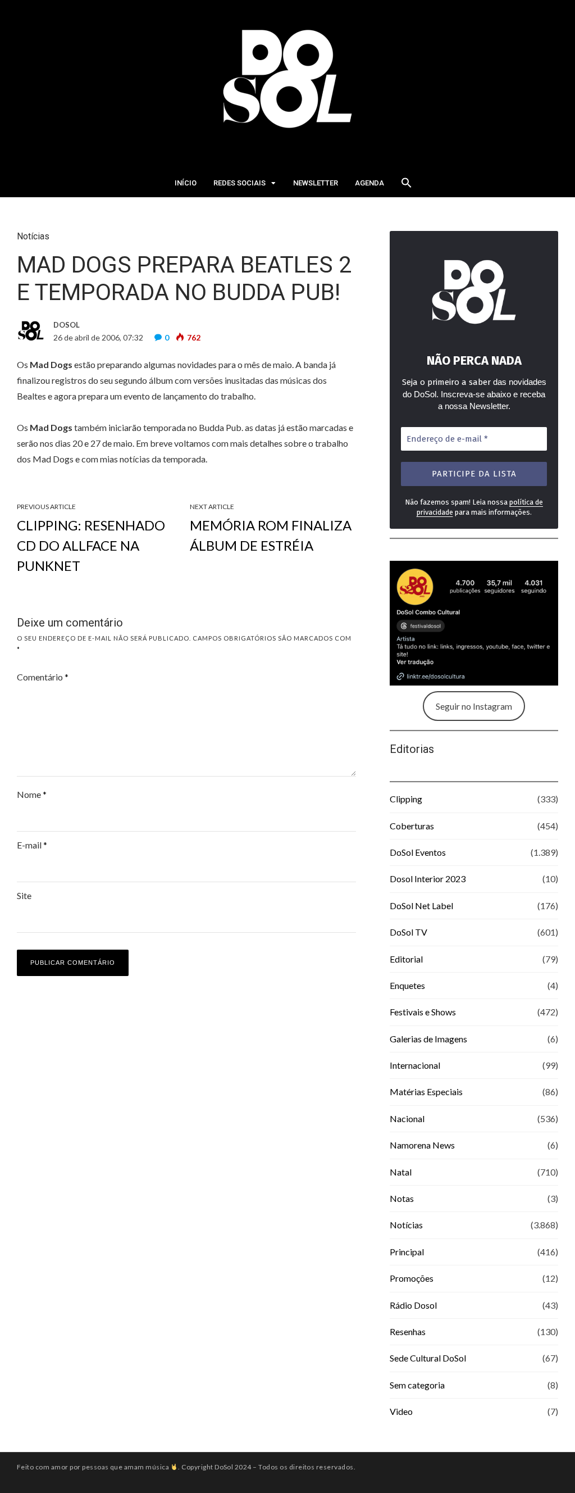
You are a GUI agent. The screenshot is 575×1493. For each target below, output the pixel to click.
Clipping (406, 798)
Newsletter (315, 183)
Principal (407, 1251)
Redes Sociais (239, 183)
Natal (401, 1172)
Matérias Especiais (426, 1091)
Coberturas (412, 825)
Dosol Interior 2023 (428, 878)
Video (401, 1411)
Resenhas (408, 1331)
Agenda (369, 183)
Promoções (411, 1278)
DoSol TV (408, 932)
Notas (402, 1198)
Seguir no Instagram (474, 706)
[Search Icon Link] (407, 186)
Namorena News (422, 1145)
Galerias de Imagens (428, 1038)
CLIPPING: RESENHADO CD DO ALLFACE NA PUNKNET (91, 545)
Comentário (43, 676)
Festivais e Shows (423, 1011)
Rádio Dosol (413, 1305)
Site (24, 895)
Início (186, 183)
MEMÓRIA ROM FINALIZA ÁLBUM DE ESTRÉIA (271, 535)
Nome (32, 794)
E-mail (32, 844)
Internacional (415, 1065)
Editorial (406, 959)
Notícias (33, 236)
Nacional (407, 1118)
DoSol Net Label (421, 905)
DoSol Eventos (418, 852)
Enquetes (407, 985)
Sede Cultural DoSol (428, 1358)
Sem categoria (417, 1384)
